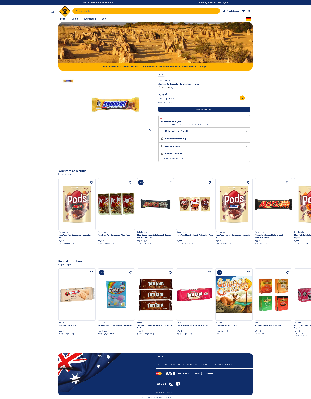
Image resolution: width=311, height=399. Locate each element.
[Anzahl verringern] (236, 98)
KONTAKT (160, 356)
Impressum (192, 364)
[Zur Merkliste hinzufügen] (91, 182)
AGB (166, 364)
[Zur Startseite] (64, 16)
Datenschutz (206, 364)
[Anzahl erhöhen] (248, 98)
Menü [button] (52, 12)
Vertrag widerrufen (223, 364)
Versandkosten (177, 364)
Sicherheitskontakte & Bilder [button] (172, 158)
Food (62, 19)
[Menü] (52, 8)
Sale (104, 19)
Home (158, 364)
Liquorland (90, 19)
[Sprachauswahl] (248, 19)
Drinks (75, 19)
